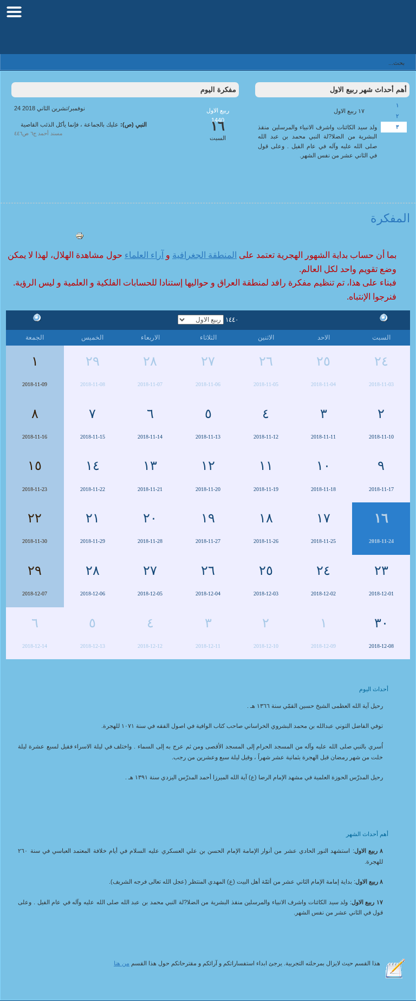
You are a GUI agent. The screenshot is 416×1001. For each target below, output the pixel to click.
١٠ (323, 466)
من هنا (121, 963)
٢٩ (93, 361)
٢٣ (381, 571)
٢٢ (35, 518)
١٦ (381, 518)
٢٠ (150, 518)
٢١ (93, 518)
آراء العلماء (144, 255)
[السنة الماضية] (381, 319)
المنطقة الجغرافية (204, 255)
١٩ (208, 518)
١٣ (150, 466)
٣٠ (381, 623)
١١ (266, 466)
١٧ (323, 518)
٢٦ (266, 361)
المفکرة (390, 218)
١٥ (35, 466)
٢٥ (323, 361)
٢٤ (381, 361)
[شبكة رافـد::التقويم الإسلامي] (355, 30)
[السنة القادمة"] (35, 319)
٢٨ (150, 361)
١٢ (208, 466)
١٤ (93, 466)
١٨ (266, 518)
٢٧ (208, 361)
